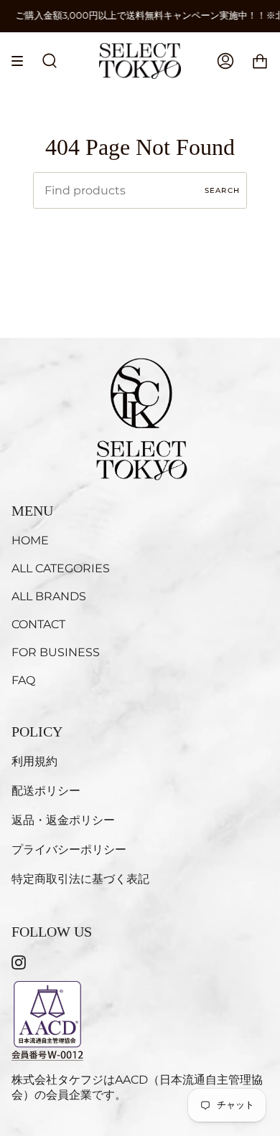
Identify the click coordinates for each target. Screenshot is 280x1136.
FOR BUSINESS (55, 652)
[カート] (260, 61)
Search (222, 190)
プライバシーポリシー (68, 849)
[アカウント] (225, 61)
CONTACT (38, 624)
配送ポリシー (45, 790)
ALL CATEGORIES (60, 568)
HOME (30, 540)
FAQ (23, 680)
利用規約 (34, 761)
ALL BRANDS (48, 596)
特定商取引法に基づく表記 (80, 879)
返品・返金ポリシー (63, 820)
